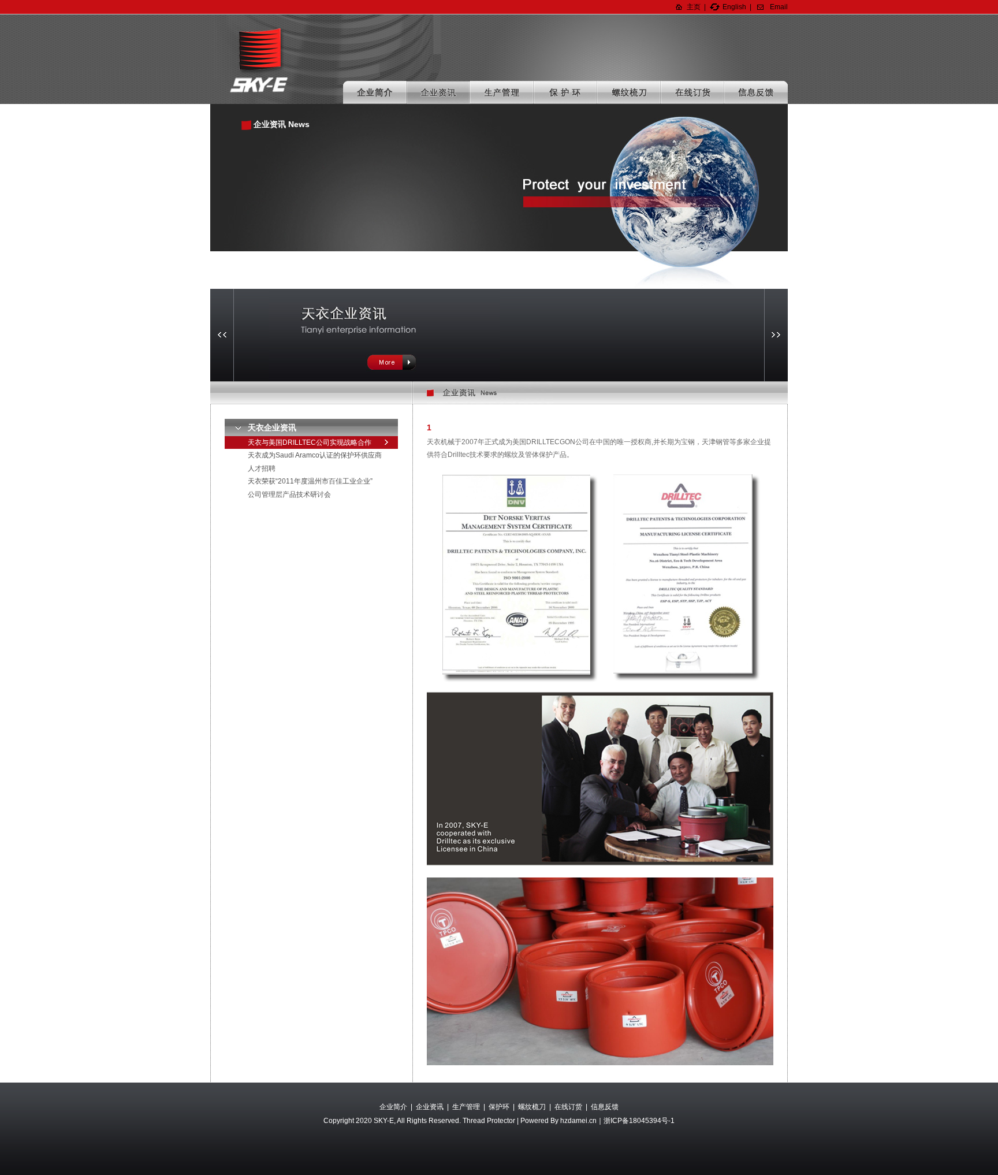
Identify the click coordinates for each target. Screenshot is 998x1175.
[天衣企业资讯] (384, 334)
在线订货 (692, 92)
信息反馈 (756, 92)
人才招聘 (261, 468)
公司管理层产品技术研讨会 (289, 494)
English (734, 7)
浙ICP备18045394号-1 (639, 1121)
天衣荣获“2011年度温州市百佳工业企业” (310, 481)
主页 (694, 7)
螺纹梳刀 (629, 92)
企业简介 (375, 92)
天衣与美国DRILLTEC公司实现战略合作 (309, 442)
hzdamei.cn (578, 1121)
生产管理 (502, 92)
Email (779, 7)
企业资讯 (438, 92)
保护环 (565, 92)
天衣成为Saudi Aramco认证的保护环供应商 (315, 455)
